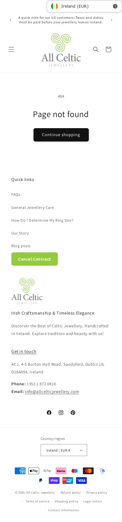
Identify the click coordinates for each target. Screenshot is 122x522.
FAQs (15, 194)
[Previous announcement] (10, 20)
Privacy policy (96, 492)
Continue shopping (61, 134)
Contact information (63, 510)
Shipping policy (66, 501)
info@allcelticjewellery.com (52, 391)
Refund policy (71, 492)
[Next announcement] (111, 20)
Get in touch (23, 351)
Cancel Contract (34, 259)
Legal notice (92, 501)
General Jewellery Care (32, 207)
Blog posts (21, 245)
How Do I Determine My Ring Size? (42, 220)
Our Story (20, 233)
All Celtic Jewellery (40, 492)
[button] (11, 49)
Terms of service (37, 501)
